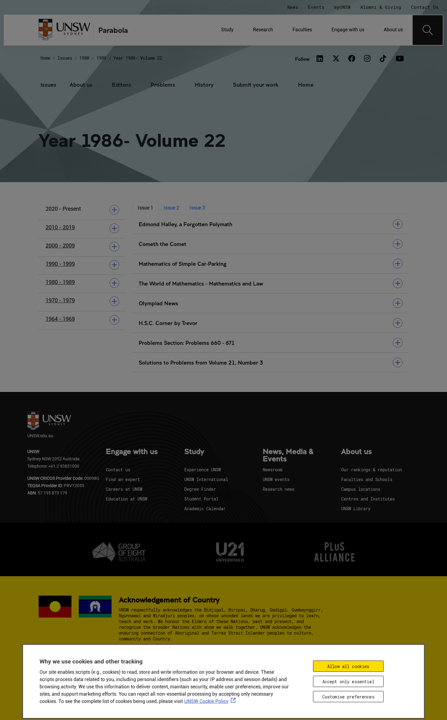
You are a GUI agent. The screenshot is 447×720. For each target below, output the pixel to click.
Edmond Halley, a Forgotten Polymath (185, 224)
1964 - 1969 (60, 319)
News (292, 7)
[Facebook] (351, 59)
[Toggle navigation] (428, 30)
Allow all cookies (348, 666)
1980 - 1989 (92, 58)
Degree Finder (200, 489)
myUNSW (342, 7)
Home (45, 58)
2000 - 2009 (60, 246)
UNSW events (276, 479)
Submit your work (256, 84)
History (204, 84)
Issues (64, 58)
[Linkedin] (320, 59)
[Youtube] (399, 59)
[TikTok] (383, 59)
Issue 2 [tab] (171, 208)
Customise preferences (348, 697)
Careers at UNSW (124, 489)
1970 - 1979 (60, 300)
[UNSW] (64, 30)
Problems (163, 84)
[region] (224, 681)
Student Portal (201, 499)
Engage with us (347, 30)
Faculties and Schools (366, 479)
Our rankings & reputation (371, 469)
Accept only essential (348, 681)
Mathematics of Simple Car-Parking (183, 264)
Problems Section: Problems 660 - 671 (187, 343)
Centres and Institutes (368, 499)
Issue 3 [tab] (197, 208)
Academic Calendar (205, 508)
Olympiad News (158, 303)
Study (227, 30)
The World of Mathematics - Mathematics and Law (201, 283)
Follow (302, 59)
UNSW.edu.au (40, 435)
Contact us (118, 469)
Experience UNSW (202, 469)
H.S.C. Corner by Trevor (168, 323)
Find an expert (123, 479)
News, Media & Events (288, 455)
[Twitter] (336, 59)
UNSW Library (355, 508)
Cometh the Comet (162, 244)
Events (316, 7)
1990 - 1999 (60, 264)
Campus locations (360, 489)
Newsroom (272, 469)
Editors (121, 84)
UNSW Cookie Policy (206, 701)
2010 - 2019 (60, 227)
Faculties (302, 30)
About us (393, 30)
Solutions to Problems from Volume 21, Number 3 (201, 362)
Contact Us (424, 7)
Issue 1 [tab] (145, 208)
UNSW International (206, 479)
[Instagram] (367, 59)
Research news (278, 489)
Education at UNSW (126, 499)
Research (263, 30)
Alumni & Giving (380, 7)
